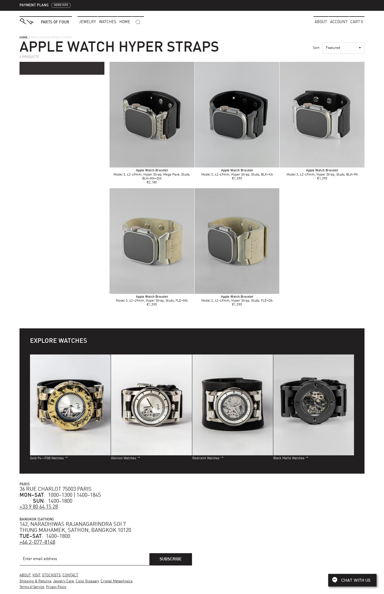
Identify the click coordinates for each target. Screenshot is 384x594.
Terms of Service (32, 587)
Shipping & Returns (35, 581)
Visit (36, 575)
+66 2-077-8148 (37, 542)
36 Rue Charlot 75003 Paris (56, 489)
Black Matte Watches (288, 458)
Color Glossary (87, 581)
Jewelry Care (63, 581)
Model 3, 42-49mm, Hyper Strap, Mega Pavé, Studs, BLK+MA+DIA (151, 174)
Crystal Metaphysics (116, 581)
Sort (316, 48)
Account (338, 22)
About (321, 22)
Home (24, 37)
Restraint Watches (205, 458)
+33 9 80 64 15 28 (39, 507)
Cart (356, 22)
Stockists (51, 575)
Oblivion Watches (123, 458)
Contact (70, 575)
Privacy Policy (56, 587)
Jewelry (87, 22)
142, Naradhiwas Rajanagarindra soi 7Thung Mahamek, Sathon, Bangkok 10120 (75, 527)
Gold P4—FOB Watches (47, 458)
